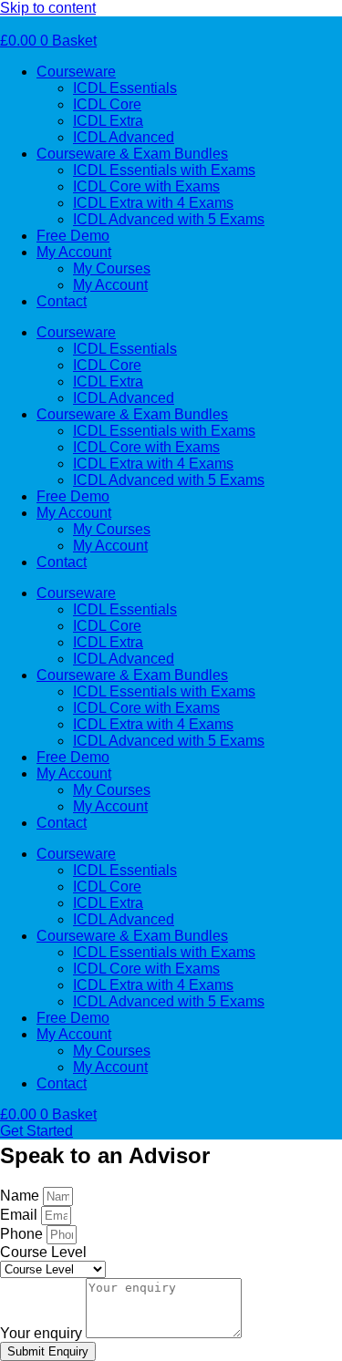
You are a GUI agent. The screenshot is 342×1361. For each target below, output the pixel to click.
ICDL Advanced (123, 137)
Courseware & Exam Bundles (132, 153)
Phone (23, 1234)
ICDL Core (107, 104)
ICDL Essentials (125, 88)
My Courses (111, 268)
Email (20, 1214)
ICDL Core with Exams (146, 186)
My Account (73, 252)
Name (21, 1195)
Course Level (43, 1252)
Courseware (76, 71)
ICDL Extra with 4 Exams (153, 203)
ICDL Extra (108, 121)
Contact (61, 301)
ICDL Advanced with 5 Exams (168, 219)
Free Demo (72, 235)
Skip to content (48, 7)
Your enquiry (43, 1333)
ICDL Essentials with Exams (164, 170)
